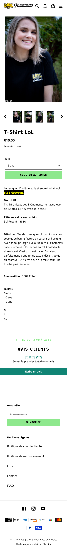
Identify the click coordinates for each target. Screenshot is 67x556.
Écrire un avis (33, 371)
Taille (8, 159)
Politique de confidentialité (24, 446)
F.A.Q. (10, 485)
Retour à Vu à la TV (36, 340)
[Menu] (61, 6)
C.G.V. (10, 466)
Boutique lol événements (32, 539)
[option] (17, 117)
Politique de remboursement (25, 456)
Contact (12, 476)
